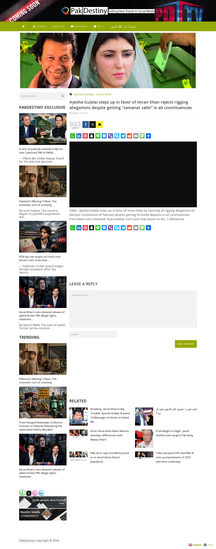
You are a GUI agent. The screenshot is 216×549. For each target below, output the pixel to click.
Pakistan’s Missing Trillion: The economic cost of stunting (38, 380)
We (99, 26)
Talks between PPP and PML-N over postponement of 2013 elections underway (175, 457)
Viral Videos (80, 26)
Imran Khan (104, 94)
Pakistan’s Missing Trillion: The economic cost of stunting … (38, 203)
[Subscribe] (99, 124)
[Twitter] (92, 124)
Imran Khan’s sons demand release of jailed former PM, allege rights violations (42, 473)
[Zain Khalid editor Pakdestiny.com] (43, 507)
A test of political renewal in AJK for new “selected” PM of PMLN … (41, 150)
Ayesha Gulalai (84, 94)
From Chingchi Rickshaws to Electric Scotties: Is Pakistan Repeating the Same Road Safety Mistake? (41, 426)
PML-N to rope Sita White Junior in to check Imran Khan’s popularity (110, 457)
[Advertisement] (133, 255)
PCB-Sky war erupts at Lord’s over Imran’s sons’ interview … (40, 258)
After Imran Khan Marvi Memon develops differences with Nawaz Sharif (109, 435)
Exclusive (41, 26)
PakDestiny (26, 540)
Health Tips (59, 26)
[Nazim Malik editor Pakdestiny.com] (43, 519)
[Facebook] (85, 124)
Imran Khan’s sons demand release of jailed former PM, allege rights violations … (42, 315)
